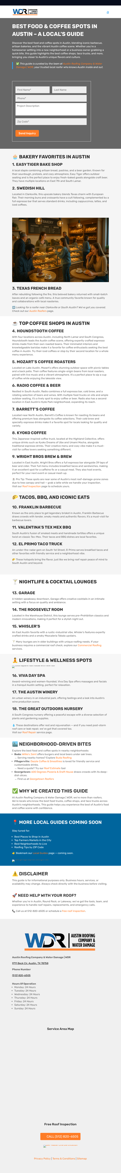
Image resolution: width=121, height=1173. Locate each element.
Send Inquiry (27, 133)
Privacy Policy (42, 1158)
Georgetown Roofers (42, 778)
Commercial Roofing (89, 645)
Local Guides (40, 853)
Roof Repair (29, 732)
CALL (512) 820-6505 (62, 1136)
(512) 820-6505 (21, 975)
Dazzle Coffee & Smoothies (46, 761)
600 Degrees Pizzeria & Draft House (52, 771)
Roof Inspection (31, 486)
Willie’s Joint (29, 754)
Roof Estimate (52, 768)
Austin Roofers (38, 310)
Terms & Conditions (63, 1158)
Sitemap (82, 1158)
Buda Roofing (64, 757)
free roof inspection (73, 911)
